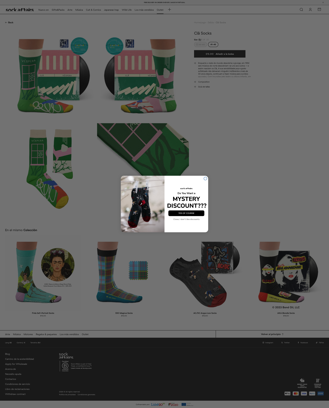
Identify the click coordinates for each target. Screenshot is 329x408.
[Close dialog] (205, 178)
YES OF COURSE (186, 213)
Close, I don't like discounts (186, 219)
